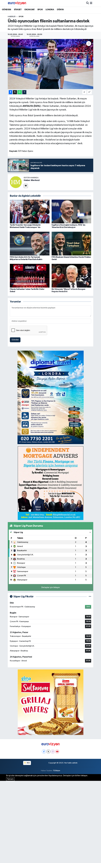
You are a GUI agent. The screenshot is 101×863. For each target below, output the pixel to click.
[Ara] (87, 3)
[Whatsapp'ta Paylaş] (19, 92)
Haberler (12, 16)
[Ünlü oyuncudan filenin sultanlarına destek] (50, 64)
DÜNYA (60, 9)
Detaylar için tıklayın (50, 587)
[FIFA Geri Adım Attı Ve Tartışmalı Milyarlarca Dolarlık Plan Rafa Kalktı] (30, 243)
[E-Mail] (26, 186)
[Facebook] (44, 751)
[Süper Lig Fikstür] (90, 597)
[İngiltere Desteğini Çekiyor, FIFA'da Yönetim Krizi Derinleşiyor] (71, 211)
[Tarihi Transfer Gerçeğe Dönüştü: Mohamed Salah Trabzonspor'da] (30, 211)
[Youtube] (57, 751)
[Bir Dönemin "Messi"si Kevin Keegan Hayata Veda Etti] (71, 276)
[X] (48, 751)
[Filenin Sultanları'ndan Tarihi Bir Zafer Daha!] (30, 276)
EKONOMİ (29, 9)
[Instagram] (53, 751)
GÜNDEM (6, 9)
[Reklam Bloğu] (50, 397)
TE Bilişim (56, 770)
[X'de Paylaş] (15, 92)
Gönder (15, 340)
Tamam (10, 779)
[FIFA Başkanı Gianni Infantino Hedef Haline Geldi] (71, 243)
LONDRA (50, 9)
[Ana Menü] (91, 3)
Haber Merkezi (32, 180)
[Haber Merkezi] (16, 182)
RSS (28, 763)
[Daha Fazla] (24, 92)
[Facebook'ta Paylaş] (10, 92)
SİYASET (18, 9)
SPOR (40, 9)
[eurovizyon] (17, 3)
